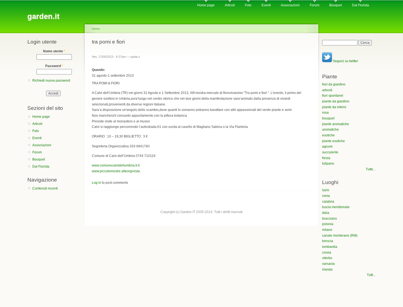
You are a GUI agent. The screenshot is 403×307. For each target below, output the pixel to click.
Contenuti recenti (45, 188)
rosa (325, 112)
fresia (326, 158)
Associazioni (290, 5)
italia (325, 213)
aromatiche (330, 129)
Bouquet (335, 5)
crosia (326, 252)
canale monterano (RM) (339, 235)
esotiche (328, 135)
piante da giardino (335, 101)
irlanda (327, 269)
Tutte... (371, 169)
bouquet (328, 118)
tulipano (328, 163)
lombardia (329, 247)
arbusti (327, 90)
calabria (328, 201)
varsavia (328, 264)
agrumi (327, 146)
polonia (327, 224)
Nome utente (54, 51)
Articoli (230, 5)
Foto (248, 5)
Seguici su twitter (345, 61)
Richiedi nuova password (51, 80)
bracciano (329, 218)
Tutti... (371, 275)
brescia (327, 241)
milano (327, 230)
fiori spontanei (332, 95)
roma (326, 196)
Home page (206, 5)
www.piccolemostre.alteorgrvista (116, 171)
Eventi (266, 5)
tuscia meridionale (336, 207)
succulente (330, 152)
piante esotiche (333, 141)
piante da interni (334, 107)
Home (96, 28)
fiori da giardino (333, 84)
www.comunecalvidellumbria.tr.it (116, 165)
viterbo (327, 258)
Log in (96, 183)
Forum (314, 5)
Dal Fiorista (360, 5)
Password (54, 66)
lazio (325, 190)
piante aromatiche (335, 124)
